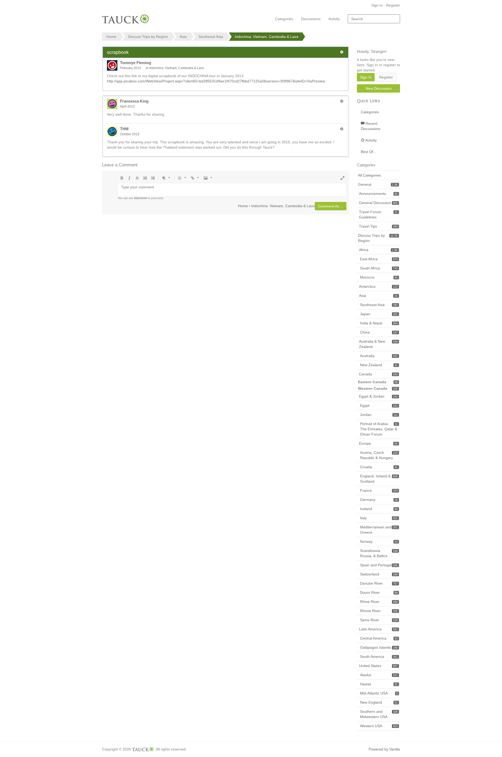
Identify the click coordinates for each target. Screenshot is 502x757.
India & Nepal (379, 323)
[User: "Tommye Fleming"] (112, 65)
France (379, 490)
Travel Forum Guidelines (378, 214)
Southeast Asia (379, 305)
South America (379, 656)
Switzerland (379, 574)
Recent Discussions (370, 126)
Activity (334, 19)
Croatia (379, 467)
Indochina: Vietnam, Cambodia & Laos (176, 68)
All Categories (369, 175)
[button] (341, 52)
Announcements (378, 193)
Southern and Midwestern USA (379, 714)
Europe (378, 443)
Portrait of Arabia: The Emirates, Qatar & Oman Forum (379, 429)
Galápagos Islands (379, 647)
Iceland (379, 509)
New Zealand (379, 365)
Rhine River (379, 602)
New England (379, 702)
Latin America (378, 629)
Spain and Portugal (379, 565)
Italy (379, 518)
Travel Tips (378, 226)
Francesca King (134, 101)
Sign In (377, 5)
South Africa (379, 268)
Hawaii (379, 684)
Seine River (379, 620)
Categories (284, 19)
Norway (379, 541)
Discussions (311, 19)
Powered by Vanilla (384, 749)
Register (393, 5)
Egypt (379, 405)
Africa (378, 250)
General (378, 184)
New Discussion (379, 88)
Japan (379, 314)
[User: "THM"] (112, 131)
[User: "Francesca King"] (112, 104)
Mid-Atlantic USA (379, 693)
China (379, 332)
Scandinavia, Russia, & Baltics (379, 553)
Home (243, 206)
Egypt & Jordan (378, 396)
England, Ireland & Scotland (379, 478)
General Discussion (378, 203)
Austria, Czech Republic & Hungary (379, 455)
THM (124, 129)
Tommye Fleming (135, 62)
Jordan (379, 415)
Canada (378, 374)
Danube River (379, 583)
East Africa (379, 259)
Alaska (379, 675)
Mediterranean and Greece (379, 529)
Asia (378, 295)
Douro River (379, 592)
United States (378, 666)
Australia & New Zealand (378, 344)
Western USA (379, 726)
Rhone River (379, 611)
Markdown (140, 198)
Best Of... (368, 152)
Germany (379, 500)
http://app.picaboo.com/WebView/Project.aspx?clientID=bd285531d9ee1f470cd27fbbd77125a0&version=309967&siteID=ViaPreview (216, 81)
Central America (379, 638)
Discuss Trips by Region (378, 238)
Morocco (379, 277)
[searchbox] (374, 18)
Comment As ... (330, 206)
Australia (379, 356)
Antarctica (378, 286)
